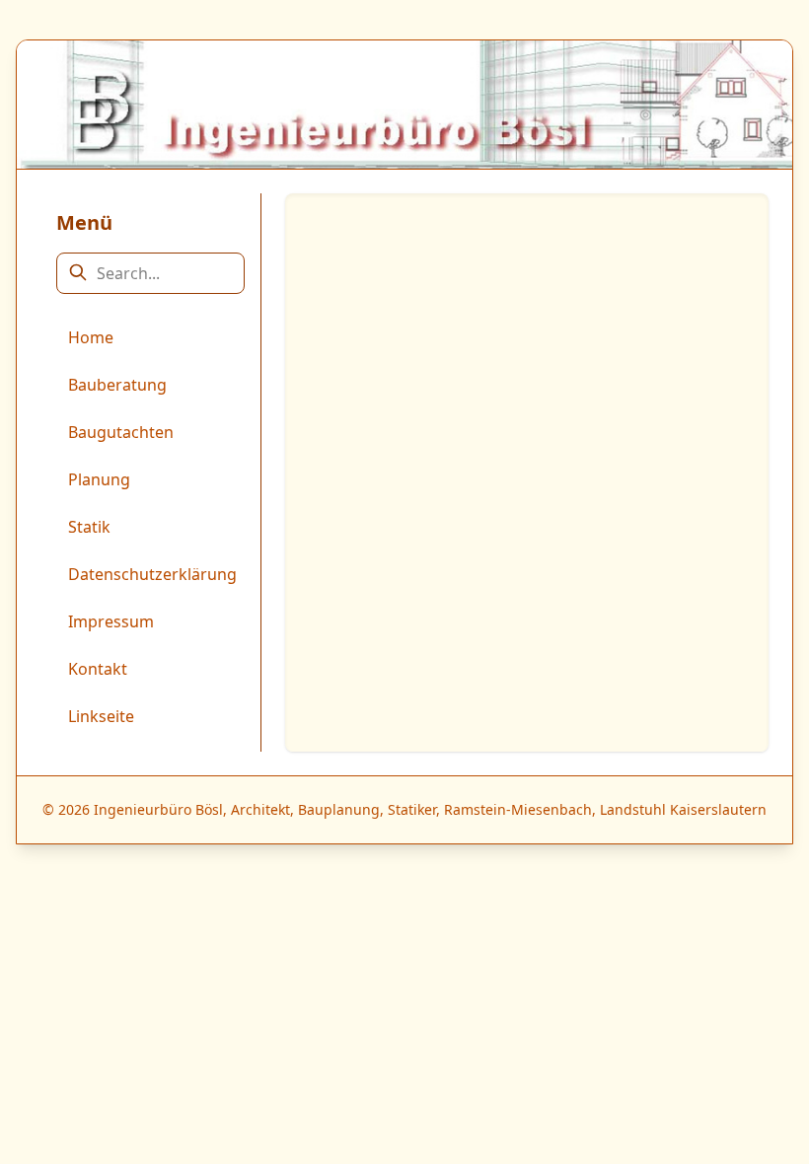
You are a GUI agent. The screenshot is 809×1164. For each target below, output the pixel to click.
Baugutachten (121, 432)
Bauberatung (117, 385)
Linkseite (101, 716)
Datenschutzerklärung (152, 574)
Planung (99, 479)
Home (90, 337)
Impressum (111, 621)
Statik (89, 527)
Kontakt (97, 669)
